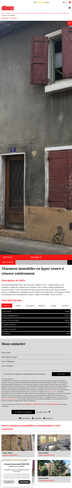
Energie (53, 305)
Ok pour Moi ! (24, 482)
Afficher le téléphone (24, 412)
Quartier (65, 305)
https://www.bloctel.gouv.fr (9, 399)
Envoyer (61, 374)
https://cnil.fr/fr (53, 391)
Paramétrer (9, 482)
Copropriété (30, 305)
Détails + (18, 305)
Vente (23, 13)
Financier (41, 305)
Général (7, 305)
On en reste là (23, 463)
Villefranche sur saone (31, 13)
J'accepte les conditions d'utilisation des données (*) (24, 374)
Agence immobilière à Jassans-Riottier (11, 13)
